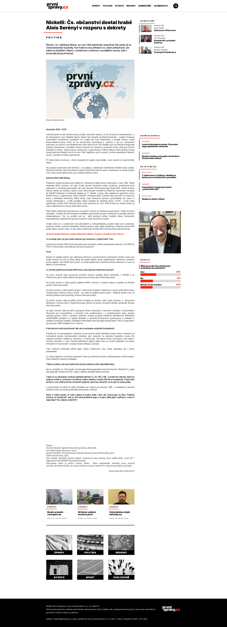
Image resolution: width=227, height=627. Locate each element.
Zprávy (96, 6)
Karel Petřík (159, 28)
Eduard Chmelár (161, 50)
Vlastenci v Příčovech (165, 30)
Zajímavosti (161, 6)
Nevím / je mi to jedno (151, 284)
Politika (107, 6)
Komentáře (144, 6)
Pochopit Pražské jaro (165, 52)
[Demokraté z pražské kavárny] (146, 41)
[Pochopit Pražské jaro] (146, 53)
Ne (141, 278)
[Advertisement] (30, 52)
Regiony (131, 6)
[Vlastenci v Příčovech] (146, 31)
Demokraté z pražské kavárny (164, 42)
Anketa (145, 260)
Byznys (119, 6)
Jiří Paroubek (159, 38)
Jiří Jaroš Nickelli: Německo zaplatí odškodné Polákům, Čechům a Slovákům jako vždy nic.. (85, 234)
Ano (142, 272)
